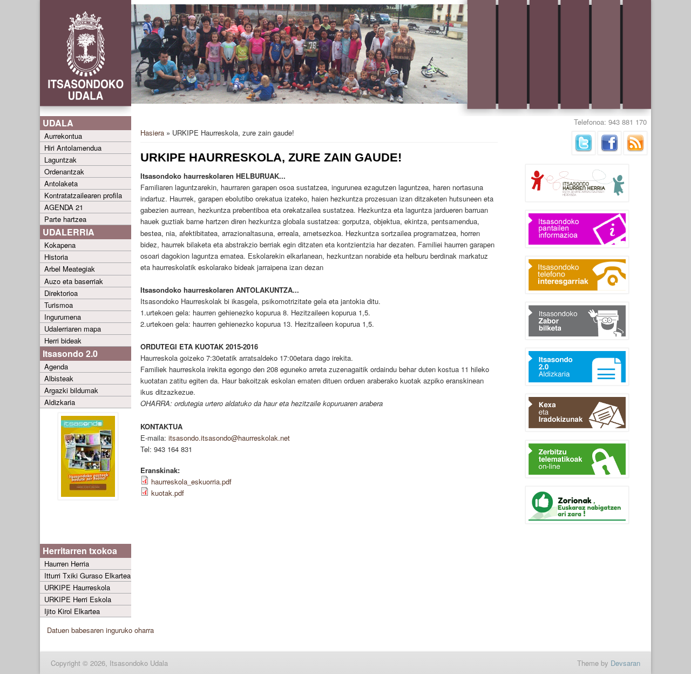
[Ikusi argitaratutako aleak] (88, 497)
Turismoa (58, 305)
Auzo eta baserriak (73, 281)
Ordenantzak (64, 171)
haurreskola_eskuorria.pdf (191, 481)
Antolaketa (61, 183)
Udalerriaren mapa (72, 328)
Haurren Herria (66, 563)
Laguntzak (60, 159)
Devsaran (625, 663)
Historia (56, 257)
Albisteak (58, 378)
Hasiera (152, 132)
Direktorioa (61, 293)
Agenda (56, 366)
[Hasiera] (85, 114)
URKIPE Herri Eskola (77, 599)
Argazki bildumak (71, 390)
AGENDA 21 (63, 207)
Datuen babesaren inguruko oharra (100, 630)
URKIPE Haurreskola (77, 587)
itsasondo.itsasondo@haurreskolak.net (229, 438)
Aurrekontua (63, 136)
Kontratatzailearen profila (83, 195)
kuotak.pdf (167, 493)
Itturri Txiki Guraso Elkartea (87, 575)
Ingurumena (62, 317)
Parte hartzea (65, 219)
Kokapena (60, 245)
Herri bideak (63, 340)
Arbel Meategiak (69, 269)
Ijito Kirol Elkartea (72, 611)
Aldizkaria (59, 402)
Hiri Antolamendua (72, 148)
